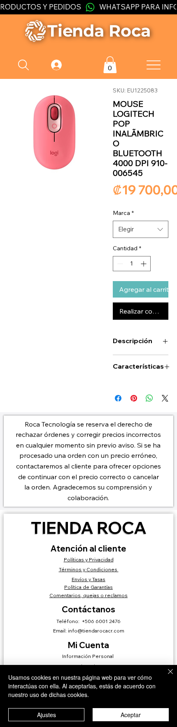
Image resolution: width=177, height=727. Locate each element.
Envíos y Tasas (88, 579)
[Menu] (153, 65)
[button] (110, 64)
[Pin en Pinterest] (134, 398)
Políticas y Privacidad (89, 559)
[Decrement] (119, 263)
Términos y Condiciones (89, 569)
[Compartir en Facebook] (118, 398)
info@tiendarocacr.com (96, 631)
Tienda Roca (89, 527)
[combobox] (140, 229)
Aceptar (131, 715)
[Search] (23, 65)
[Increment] (144, 263)
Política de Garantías (88, 587)
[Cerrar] (165, 676)
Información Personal (88, 656)
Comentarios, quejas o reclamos (88, 595)
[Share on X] (165, 398)
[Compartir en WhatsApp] (149, 398)
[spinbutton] (131, 263)
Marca (123, 213)
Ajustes (46, 715)
